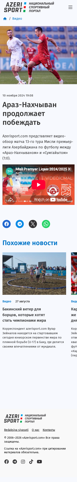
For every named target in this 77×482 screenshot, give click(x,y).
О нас (35, 430)
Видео (17, 19)
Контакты (49, 430)
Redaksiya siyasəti (16, 430)
